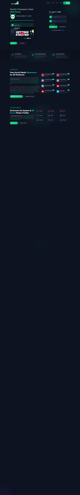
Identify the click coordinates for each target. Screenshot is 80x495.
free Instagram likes (20, 80)
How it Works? (22, 43)
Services (48, 2)
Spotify (26, 118)
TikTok (29, 118)
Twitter (23, 118)
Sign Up (62, 30)
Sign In (53, 26)
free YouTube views (24, 81)
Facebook (11, 118)
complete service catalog (15, 119)
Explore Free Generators (17, 96)
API (52, 2)
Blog (61, 2)
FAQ (56, 2)
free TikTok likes (34, 80)
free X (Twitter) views (33, 81)
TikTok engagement (31, 91)
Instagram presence (20, 91)
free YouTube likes (18, 81)
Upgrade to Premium (30, 96)
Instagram (15, 118)
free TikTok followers (27, 80)
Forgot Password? (62, 26)
